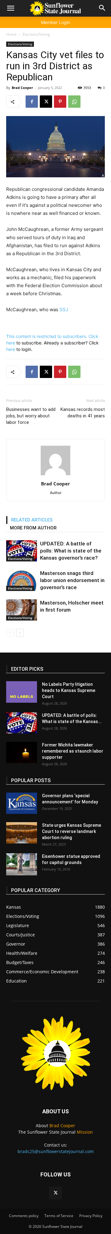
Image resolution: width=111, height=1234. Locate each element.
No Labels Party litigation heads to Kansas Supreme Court (68, 690)
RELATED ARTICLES (32, 520)
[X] (46, 101)
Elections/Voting (36, 34)
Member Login (55, 22)
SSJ (64, 309)
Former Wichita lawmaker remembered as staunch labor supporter (72, 751)
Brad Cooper (22, 87)
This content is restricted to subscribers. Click (52, 336)
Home (11, 34)
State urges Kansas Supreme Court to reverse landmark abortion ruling (71, 831)
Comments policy (24, 1215)
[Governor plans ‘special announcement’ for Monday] (21, 803)
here (10, 342)
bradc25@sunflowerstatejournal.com (56, 1151)
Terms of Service (58, 1215)
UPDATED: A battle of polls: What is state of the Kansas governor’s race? (70, 551)
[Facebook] (32, 101)
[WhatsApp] (74, 101)
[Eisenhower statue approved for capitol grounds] (21, 864)
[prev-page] (10, 633)
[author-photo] (55, 475)
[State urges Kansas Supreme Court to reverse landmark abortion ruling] (21, 832)
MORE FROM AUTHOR (33, 528)
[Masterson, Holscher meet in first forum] (21, 610)
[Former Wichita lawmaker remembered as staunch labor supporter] (21, 752)
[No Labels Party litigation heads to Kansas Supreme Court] (21, 692)
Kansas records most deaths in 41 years (82, 413)
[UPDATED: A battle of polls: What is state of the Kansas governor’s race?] (21, 550)
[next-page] (20, 633)
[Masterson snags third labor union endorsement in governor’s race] (21, 580)
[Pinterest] (60, 101)
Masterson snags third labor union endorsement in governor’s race (72, 580)
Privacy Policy (90, 1215)
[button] (10, 8)
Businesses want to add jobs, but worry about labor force (31, 416)
